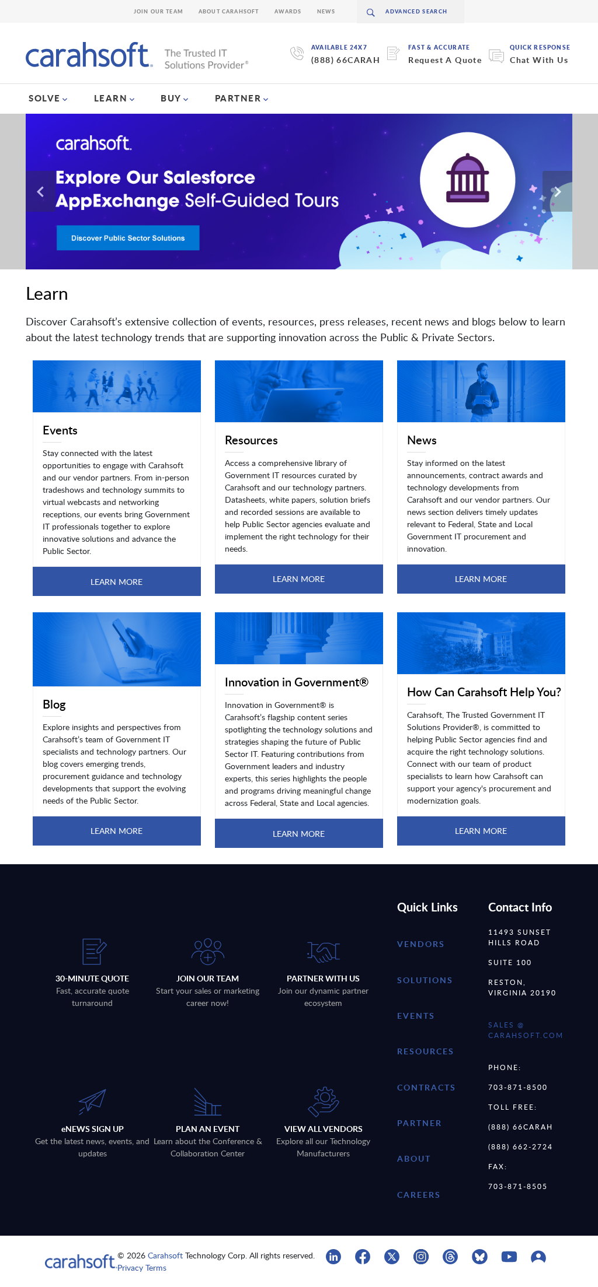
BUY (171, 98)
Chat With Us (539, 59)
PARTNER (238, 98)
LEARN (111, 98)
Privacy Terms (141, 1267)
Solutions (425, 980)
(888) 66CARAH (345, 59)
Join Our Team (158, 11)
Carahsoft (165, 1255)
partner (419, 1122)
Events (416, 1015)
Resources (425, 1051)
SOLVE (45, 98)
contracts (426, 1087)
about (414, 1158)
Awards (288, 11)
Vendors (421, 943)
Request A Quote (445, 59)
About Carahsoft (229, 11)
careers (419, 1194)
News (326, 11)
